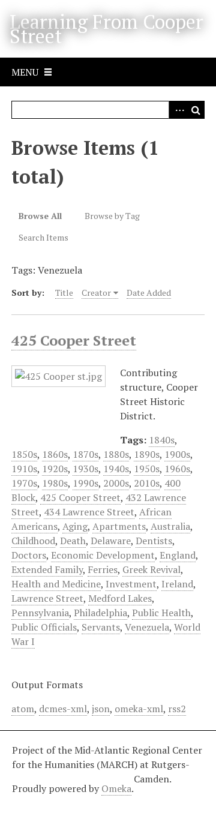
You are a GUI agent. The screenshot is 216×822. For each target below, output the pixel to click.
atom (22, 708)
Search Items (43, 237)
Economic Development (103, 555)
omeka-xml (139, 708)
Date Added (149, 292)
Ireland (177, 583)
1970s (24, 483)
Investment (131, 583)
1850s (24, 454)
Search (196, 110)
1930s (85, 468)
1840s (162, 439)
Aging (75, 526)
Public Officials (44, 627)
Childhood (33, 540)
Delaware (111, 540)
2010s (147, 483)
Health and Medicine (56, 583)
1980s (55, 483)
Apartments (119, 526)
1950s (147, 468)
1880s (116, 454)
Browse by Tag (112, 215)
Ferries (103, 569)
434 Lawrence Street (89, 511)
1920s (55, 468)
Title (64, 292)
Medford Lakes (120, 598)
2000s (116, 483)
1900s (177, 454)
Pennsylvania (40, 612)
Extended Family (47, 569)
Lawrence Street (47, 598)
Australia (170, 526)
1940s (116, 468)
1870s (85, 454)
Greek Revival (151, 569)
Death (73, 540)
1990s (85, 483)
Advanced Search (178, 110)
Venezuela (147, 627)
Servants (101, 627)
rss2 (177, 708)
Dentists (154, 540)
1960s (177, 468)
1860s (55, 454)
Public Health (161, 612)
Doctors (28, 555)
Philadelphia (100, 612)
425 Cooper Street (73, 340)
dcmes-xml (63, 708)
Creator (96, 292)
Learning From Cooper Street (106, 29)
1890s (147, 454)
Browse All (40, 215)
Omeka (116, 788)
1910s (24, 468)
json (101, 708)
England (178, 555)
